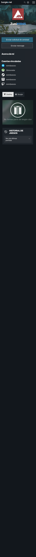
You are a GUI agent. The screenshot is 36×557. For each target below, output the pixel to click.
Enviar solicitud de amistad (17, 40)
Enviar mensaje (17, 46)
